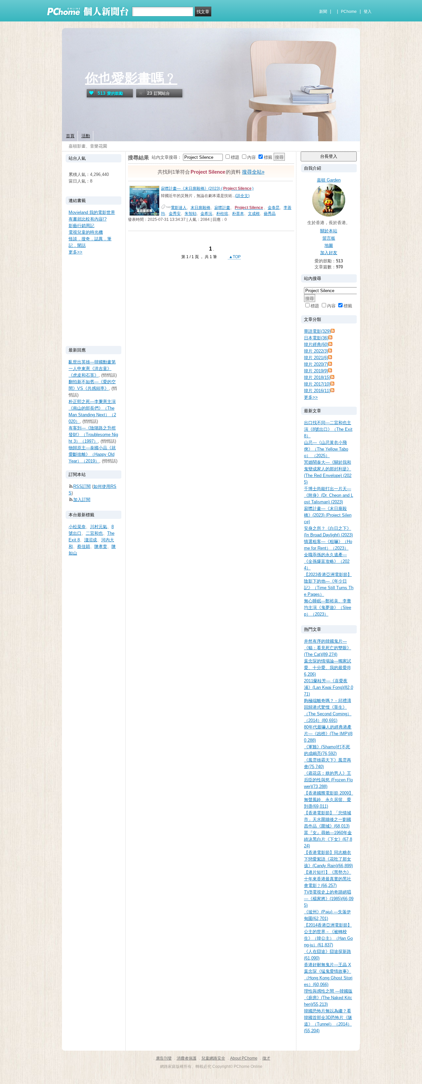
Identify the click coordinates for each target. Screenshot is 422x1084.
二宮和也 (94, 533)
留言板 (328, 238)
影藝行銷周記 (81, 225)
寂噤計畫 (222, 207)
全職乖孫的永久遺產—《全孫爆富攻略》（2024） (326, 561)
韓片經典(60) (316, 344)
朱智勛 (190, 213)
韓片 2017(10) (317, 384)
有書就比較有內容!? (87, 219)
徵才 (266, 1058)
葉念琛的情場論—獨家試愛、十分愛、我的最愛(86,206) (327, 668)
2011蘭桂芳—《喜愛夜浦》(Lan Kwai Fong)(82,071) (328, 687)
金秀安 (175, 213)
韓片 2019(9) (316, 370)
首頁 (70, 135)
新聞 (323, 11)
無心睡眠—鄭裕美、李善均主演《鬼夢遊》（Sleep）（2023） (327, 607)
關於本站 (328, 230)
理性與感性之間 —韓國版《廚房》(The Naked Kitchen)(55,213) (328, 998)
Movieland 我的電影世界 (92, 212)
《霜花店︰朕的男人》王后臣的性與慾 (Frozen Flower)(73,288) (328, 780)
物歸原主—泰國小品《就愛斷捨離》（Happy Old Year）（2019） (92, 454)
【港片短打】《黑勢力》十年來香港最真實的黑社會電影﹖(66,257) (327, 879)
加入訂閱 (81, 499)
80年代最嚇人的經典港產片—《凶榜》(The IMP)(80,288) (328, 734)
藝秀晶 (270, 213)
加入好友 (328, 252)
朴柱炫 (222, 213)
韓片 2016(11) (317, 390)
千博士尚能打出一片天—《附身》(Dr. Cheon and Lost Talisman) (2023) (328, 495)
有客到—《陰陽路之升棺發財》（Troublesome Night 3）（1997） (93, 434)
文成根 (254, 213)
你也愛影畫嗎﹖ (131, 78)
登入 (368, 11)
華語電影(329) (317, 331)
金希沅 (206, 213)
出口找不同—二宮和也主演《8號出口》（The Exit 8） (328, 429)
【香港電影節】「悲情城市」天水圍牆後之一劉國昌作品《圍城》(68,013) (327, 819)
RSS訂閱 (82, 486)
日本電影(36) (316, 337)
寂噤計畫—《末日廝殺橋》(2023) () (207, 188)
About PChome (243, 1058)
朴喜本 (238, 213)
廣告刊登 (164, 1058)
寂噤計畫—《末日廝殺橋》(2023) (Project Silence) (327, 515)
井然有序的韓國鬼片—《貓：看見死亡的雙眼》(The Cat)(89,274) (327, 648)
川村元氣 (98, 526)
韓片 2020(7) (316, 364)
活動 (85, 135)
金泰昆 (274, 207)
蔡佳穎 (83, 546)
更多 (311, 397)
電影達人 (179, 207)
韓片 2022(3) (316, 351)
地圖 (328, 245)
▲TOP (234, 256)
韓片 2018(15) (317, 377)
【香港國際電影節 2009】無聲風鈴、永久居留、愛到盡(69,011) (328, 800)
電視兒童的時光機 (86, 232)
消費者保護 (186, 1058)
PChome (349, 11)
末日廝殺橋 (200, 207)
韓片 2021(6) (316, 357)
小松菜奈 (77, 526)
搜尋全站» (253, 172)
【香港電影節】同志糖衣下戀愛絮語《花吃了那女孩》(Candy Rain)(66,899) (328, 859)
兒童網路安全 (213, 1058)
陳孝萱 (100, 546)
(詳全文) (242, 195)
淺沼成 (90, 539)
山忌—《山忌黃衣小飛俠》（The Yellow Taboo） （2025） (326, 449)
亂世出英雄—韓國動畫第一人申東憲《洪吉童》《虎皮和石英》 (92, 368)
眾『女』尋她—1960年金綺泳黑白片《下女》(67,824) (328, 839)
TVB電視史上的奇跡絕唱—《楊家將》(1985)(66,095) (328, 899)
